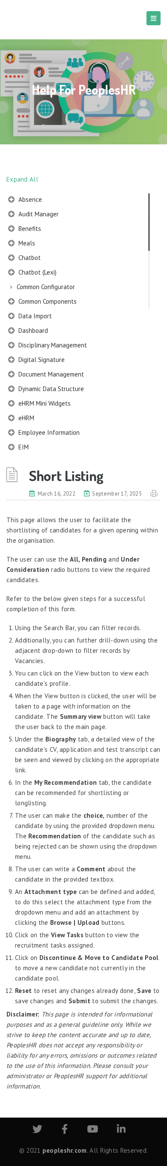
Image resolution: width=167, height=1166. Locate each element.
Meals (26, 243)
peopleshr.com (64, 1150)
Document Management (50, 374)
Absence (29, 199)
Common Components (47, 301)
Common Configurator (46, 287)
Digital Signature (41, 360)
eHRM (25, 418)
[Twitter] (37, 1130)
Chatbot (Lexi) (37, 272)
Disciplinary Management (52, 345)
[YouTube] (92, 1130)
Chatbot (29, 258)
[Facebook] (64, 1130)
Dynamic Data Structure (50, 389)
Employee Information (48, 432)
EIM (23, 447)
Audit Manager (38, 214)
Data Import (34, 316)
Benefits (29, 228)
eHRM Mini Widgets (44, 403)
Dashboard (32, 330)
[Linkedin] (121, 1130)
